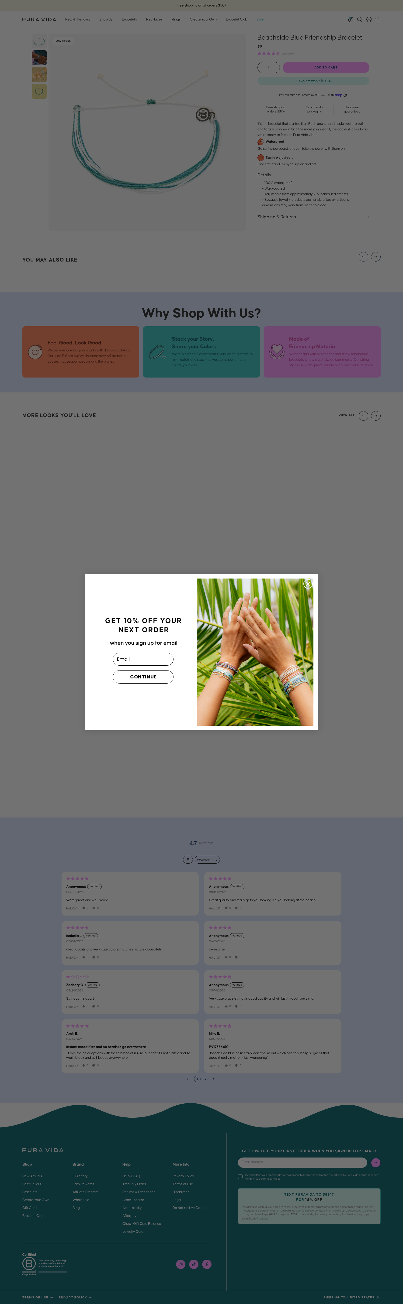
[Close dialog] (308, 584)
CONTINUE (143, 677)
